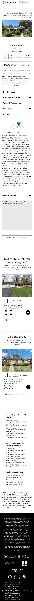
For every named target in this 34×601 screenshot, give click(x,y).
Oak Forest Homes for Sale (14, 482)
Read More (17, 85)
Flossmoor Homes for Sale (14, 480)
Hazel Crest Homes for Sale (14, 475)
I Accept (26, 591)
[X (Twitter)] (14, 578)
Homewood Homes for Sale (14, 484)
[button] (17, 215)
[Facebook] (10, 578)
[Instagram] (19, 578)
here (19, 599)
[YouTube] (24, 578)
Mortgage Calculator (17, 238)
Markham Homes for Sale (13, 477)
